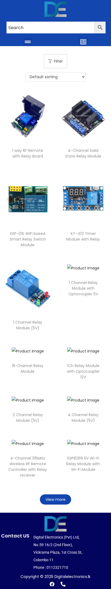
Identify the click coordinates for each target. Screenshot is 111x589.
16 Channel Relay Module (27, 368)
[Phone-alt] (63, 584)
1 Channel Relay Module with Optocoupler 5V (83, 288)
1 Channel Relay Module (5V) (27, 325)
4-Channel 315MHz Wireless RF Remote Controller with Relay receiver (27, 467)
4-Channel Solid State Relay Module (83, 153)
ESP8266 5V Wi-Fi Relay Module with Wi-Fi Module (83, 464)
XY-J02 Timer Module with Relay (83, 236)
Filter (58, 61)
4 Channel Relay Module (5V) (83, 417)
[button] (27, 41)
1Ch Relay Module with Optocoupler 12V (83, 371)
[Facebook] (52, 584)
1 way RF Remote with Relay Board (27, 153)
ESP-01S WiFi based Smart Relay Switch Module (28, 239)
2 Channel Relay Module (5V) (28, 417)
